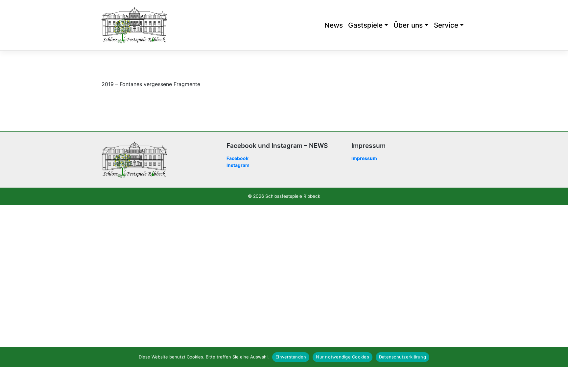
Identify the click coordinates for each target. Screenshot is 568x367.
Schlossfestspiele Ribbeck (292, 196)
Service (446, 25)
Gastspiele (365, 25)
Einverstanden (290, 356)
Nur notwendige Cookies (342, 356)
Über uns (408, 25)
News (333, 25)
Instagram (237, 165)
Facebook (237, 158)
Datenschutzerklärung (402, 356)
